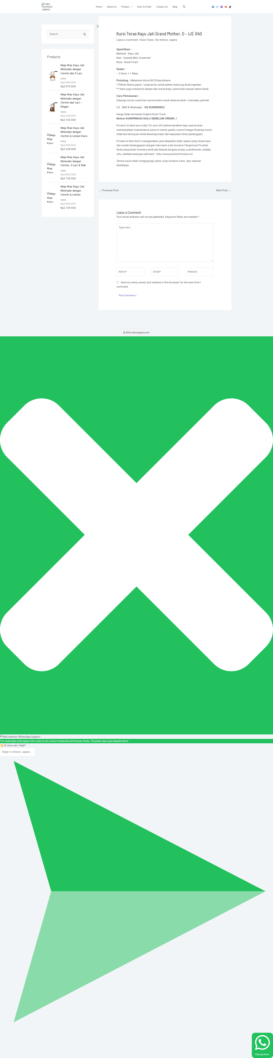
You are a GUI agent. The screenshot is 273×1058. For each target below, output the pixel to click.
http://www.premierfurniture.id (174, 154)
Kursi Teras (147, 39)
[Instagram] (221, 7)
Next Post (223, 190)
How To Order (144, 6)
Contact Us (162, 6)
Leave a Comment (127, 39)
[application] (130, 7)
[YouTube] (226, 7)
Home (99, 6)
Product (125, 6)
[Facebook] (213, 7)
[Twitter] (217, 7)
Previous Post (109, 190)
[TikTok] (230, 7)
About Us (112, 6)
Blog (175, 6)
